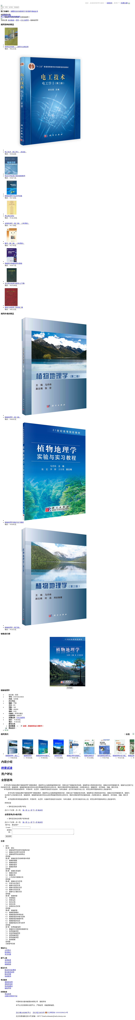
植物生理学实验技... (74, 755)
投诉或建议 (9, 986)
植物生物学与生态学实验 (13, 196)
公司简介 (8, 950)
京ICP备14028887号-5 (23, 1012)
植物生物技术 (89, 755)
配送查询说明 (9, 972)
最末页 (40, 810)
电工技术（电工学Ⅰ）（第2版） (16, 152)
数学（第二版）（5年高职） (15, 243)
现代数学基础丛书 (31, 11)
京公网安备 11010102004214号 (57, 1012)
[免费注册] (124, 3)
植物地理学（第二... (12, 755)
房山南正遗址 (9, 216)
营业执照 (8, 994)
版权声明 (8, 988)
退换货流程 (9, 984)
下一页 (35, 810)
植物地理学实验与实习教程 (14, 522)
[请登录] (109, 3)
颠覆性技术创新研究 (18, 11)
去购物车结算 (6, 15)
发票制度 (8, 960)
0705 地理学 (25, 20)
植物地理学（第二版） (13, 417)
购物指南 (8, 964)
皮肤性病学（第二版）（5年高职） (17, 223)
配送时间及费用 (10, 970)
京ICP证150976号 (39, 1012)
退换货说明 (9, 982)
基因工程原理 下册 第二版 (14, 307)
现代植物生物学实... (104, 755)
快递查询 (8, 976)
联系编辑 (69, 688)
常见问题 (8, 954)
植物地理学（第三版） (13, 627)
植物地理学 (28, 755)
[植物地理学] (67, 686)
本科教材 (11, 20)
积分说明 (8, 962)
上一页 (30, 810)
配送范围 (8, 974)
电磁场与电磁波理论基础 (13, 263)
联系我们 (8, 952)
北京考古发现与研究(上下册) (15, 283)
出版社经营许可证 (11, 996)
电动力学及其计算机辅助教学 (15, 176)
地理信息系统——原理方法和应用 (16, 47)
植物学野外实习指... (120, 755)
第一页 (25, 810)
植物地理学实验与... (43, 755)
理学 (17, 20)
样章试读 (6, 767)
